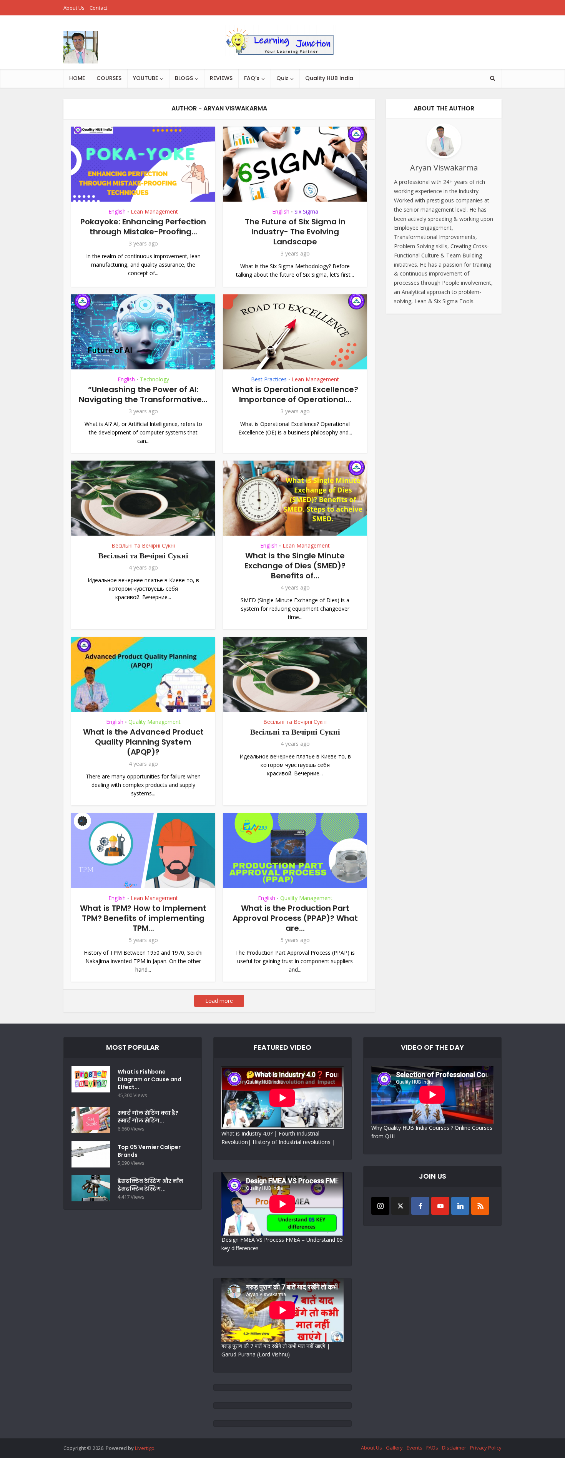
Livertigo (145, 1448)
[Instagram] (380, 1206)
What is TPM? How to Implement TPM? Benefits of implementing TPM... (143, 918)
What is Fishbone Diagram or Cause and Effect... (149, 1079)
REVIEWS (221, 78)
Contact (98, 7)
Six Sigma (306, 211)
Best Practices (269, 379)
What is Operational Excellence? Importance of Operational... (295, 394)
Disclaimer (454, 1447)
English (117, 211)
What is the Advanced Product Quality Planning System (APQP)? (143, 741)
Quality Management (154, 721)
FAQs (432, 1447)
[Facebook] (420, 1206)
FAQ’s (251, 78)
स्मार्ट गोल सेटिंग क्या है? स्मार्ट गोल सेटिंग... (148, 1116)
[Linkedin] (460, 1206)
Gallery (394, 1447)
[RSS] (480, 1206)
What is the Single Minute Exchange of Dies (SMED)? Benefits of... (295, 565)
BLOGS (184, 78)
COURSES (108, 78)
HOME (77, 78)
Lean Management (154, 211)
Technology (154, 379)
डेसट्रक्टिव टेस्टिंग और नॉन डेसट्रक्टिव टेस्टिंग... (150, 1184)
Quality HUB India (329, 78)
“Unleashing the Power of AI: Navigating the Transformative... (143, 394)
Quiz (282, 78)
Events (414, 1447)
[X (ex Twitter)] (400, 1206)
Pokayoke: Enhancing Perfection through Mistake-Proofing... (143, 226)
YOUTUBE (145, 78)
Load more (219, 1000)
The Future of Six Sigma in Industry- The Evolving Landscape (295, 231)
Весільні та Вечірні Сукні (143, 545)
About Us (74, 7)
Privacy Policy (486, 1447)
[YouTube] (440, 1206)
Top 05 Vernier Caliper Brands (149, 1151)
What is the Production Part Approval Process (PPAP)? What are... (295, 918)
